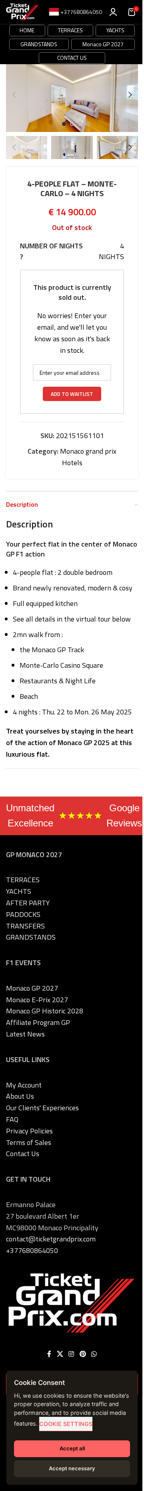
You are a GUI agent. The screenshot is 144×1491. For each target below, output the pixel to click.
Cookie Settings (65, 1423)
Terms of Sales (28, 1142)
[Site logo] (22, 11)
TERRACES (70, 30)
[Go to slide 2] (72, 124)
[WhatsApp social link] (93, 1354)
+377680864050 (32, 1250)
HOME (27, 30)
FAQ (12, 1119)
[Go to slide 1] (64, 124)
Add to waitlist (72, 394)
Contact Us (22, 1153)
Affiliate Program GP (38, 1022)
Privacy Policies (29, 1130)
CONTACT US (72, 57)
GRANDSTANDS (38, 44)
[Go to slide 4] (88, 124)
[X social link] (60, 1354)
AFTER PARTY (28, 902)
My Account (24, 1085)
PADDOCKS (23, 914)
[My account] (113, 12)
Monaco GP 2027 (103, 44)
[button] (14, 95)
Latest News (25, 1034)
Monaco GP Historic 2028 (44, 1010)
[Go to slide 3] (80, 124)
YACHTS (115, 30)
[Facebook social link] (49, 1354)
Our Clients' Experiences (42, 1107)
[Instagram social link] (71, 1354)
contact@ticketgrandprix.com (51, 1238)
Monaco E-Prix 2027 (37, 999)
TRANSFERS (25, 926)
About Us (20, 1096)
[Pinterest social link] (82, 1354)
